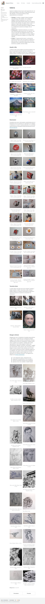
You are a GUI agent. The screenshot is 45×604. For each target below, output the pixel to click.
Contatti (28, 3)
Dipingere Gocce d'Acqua (4, 19)
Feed (19, 600)
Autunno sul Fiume (3, 14)
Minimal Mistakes (17, 601)
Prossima (29, 593)
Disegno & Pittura (9, 3)
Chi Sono (23, 3)
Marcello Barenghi (13, 127)
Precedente (16, 593)
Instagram (3, 10)
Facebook (3, 9)
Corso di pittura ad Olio (36, 3)
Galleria (12, 8)
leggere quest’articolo (19, 354)
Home (18, 3)
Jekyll (13, 601)
